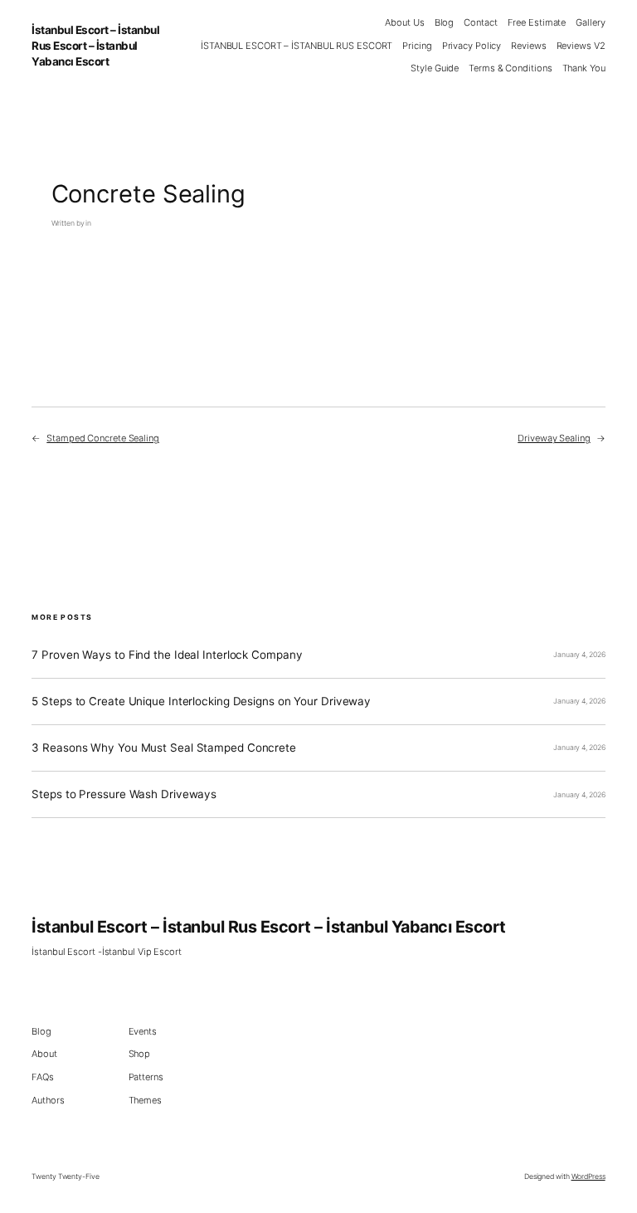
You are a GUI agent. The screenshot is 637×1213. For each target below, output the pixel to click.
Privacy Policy (472, 45)
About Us (404, 22)
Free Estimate (537, 22)
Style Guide (435, 68)
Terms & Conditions (510, 68)
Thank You (583, 68)
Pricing (416, 45)
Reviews (528, 45)
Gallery (590, 22)
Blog (445, 22)
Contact (480, 22)
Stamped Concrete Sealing (102, 438)
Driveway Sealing (554, 438)
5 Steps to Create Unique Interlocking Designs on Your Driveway (201, 701)
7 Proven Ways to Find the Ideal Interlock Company (167, 655)
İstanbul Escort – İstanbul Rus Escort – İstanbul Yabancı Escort (95, 45)
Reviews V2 (581, 45)
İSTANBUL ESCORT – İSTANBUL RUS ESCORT (296, 45)
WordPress (588, 1176)
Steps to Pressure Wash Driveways (124, 794)
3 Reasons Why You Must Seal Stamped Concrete (164, 748)
